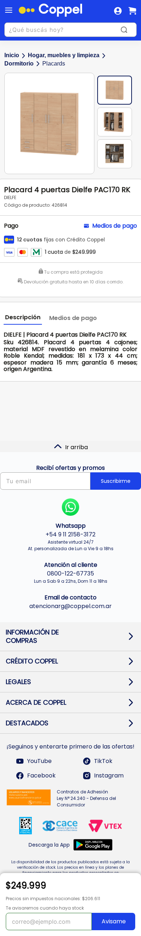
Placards (53, 63)
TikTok (103, 761)
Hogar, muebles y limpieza (63, 55)
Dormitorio (19, 63)
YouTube (39, 761)
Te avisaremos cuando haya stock (45, 908)
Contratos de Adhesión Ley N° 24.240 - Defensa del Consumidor (86, 798)
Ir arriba (76, 447)
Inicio (11, 55)
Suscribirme (116, 481)
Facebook (41, 775)
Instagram (109, 775)
